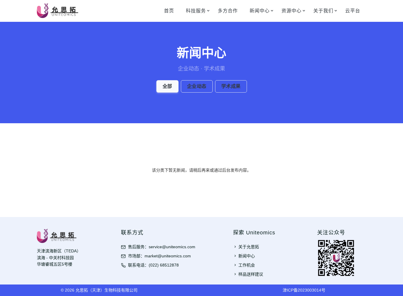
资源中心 (291, 10)
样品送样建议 (250, 274)
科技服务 (196, 10)
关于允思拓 (248, 246)
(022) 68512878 (164, 265)
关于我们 (323, 10)
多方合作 (228, 10)
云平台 (352, 10)
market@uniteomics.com (168, 256)
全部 (167, 86)
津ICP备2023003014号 (304, 290)
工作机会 (246, 265)
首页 (169, 10)
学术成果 (231, 86)
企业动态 (197, 86)
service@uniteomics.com (172, 246)
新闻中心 (260, 10)
